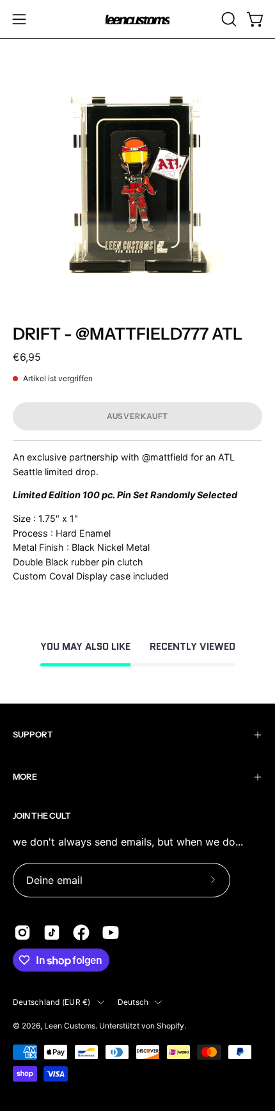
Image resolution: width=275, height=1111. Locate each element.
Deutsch (133, 1002)
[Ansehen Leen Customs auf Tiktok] (51, 932)
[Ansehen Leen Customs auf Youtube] (110, 932)
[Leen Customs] (137, 19)
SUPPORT (33, 734)
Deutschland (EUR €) (52, 1002)
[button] (228, 19)
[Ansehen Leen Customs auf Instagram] (22, 932)
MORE (25, 777)
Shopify (170, 1025)
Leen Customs (69, 1025)
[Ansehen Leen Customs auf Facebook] (81, 932)
